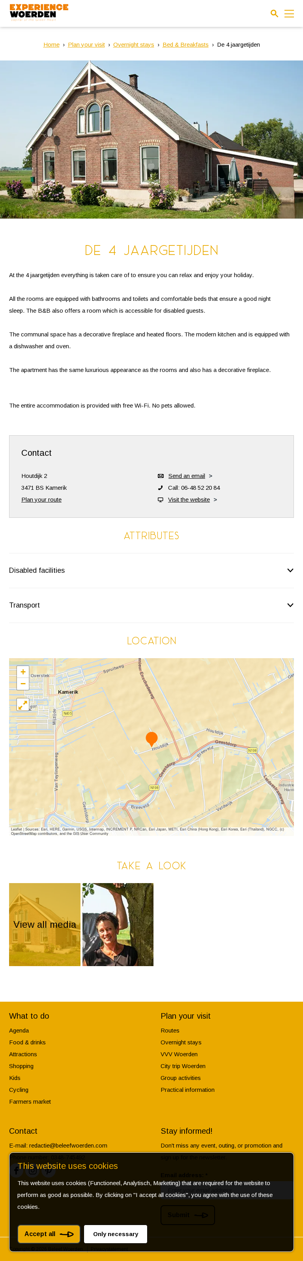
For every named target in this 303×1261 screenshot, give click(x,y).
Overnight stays (181, 1042)
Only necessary (115, 1234)
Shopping (21, 1066)
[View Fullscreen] (23, 704)
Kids (15, 1077)
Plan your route (41, 499)
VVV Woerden (179, 1054)
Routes (170, 1030)
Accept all (39, 1234)
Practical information (188, 1089)
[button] (152, 739)
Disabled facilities (37, 570)
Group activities (181, 1077)
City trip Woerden (183, 1066)
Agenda (19, 1030)
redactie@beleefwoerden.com (68, 1145)
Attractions (23, 1054)
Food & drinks (27, 1042)
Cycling (18, 1089)
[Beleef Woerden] (39, 13)
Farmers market (30, 1101)
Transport (24, 605)
